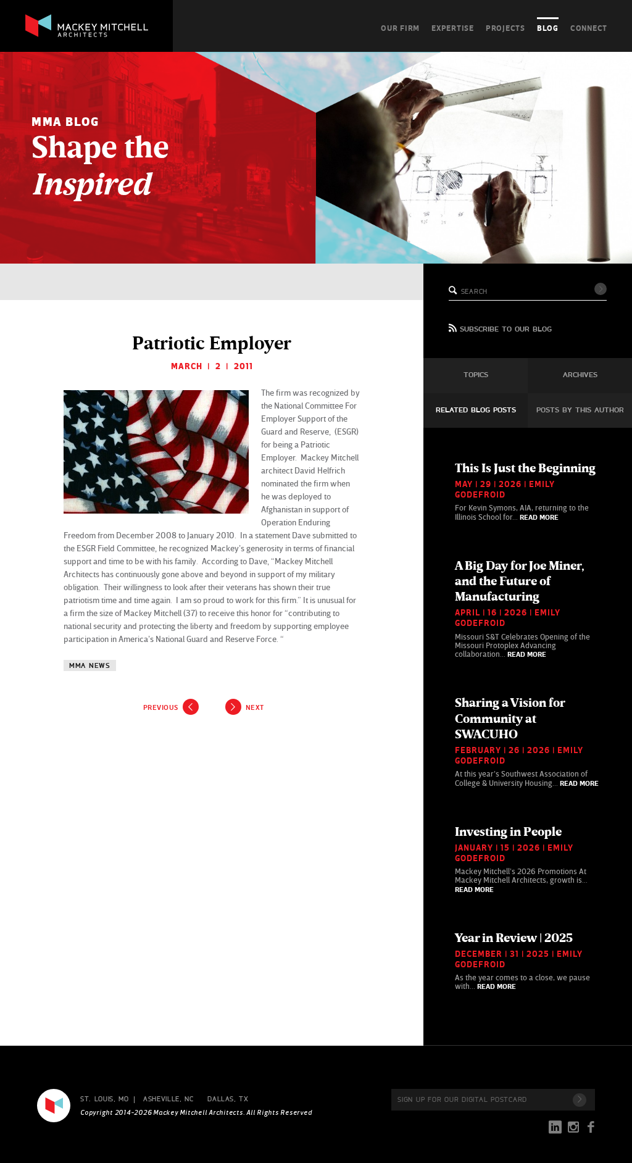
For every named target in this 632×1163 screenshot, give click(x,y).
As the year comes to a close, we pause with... (522, 960)
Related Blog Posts (476, 410)
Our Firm (400, 28)
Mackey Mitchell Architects (53, 1105)
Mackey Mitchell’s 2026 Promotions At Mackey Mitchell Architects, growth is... (521, 859)
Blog (548, 28)
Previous (160, 707)
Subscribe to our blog (506, 329)
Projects (505, 28)
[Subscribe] (579, 1100)
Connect (588, 28)
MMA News (89, 666)
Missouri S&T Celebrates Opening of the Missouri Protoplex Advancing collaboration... (522, 608)
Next (255, 707)
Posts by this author (580, 410)
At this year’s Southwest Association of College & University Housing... (527, 741)
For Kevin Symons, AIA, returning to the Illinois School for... (525, 491)
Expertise (452, 28)
